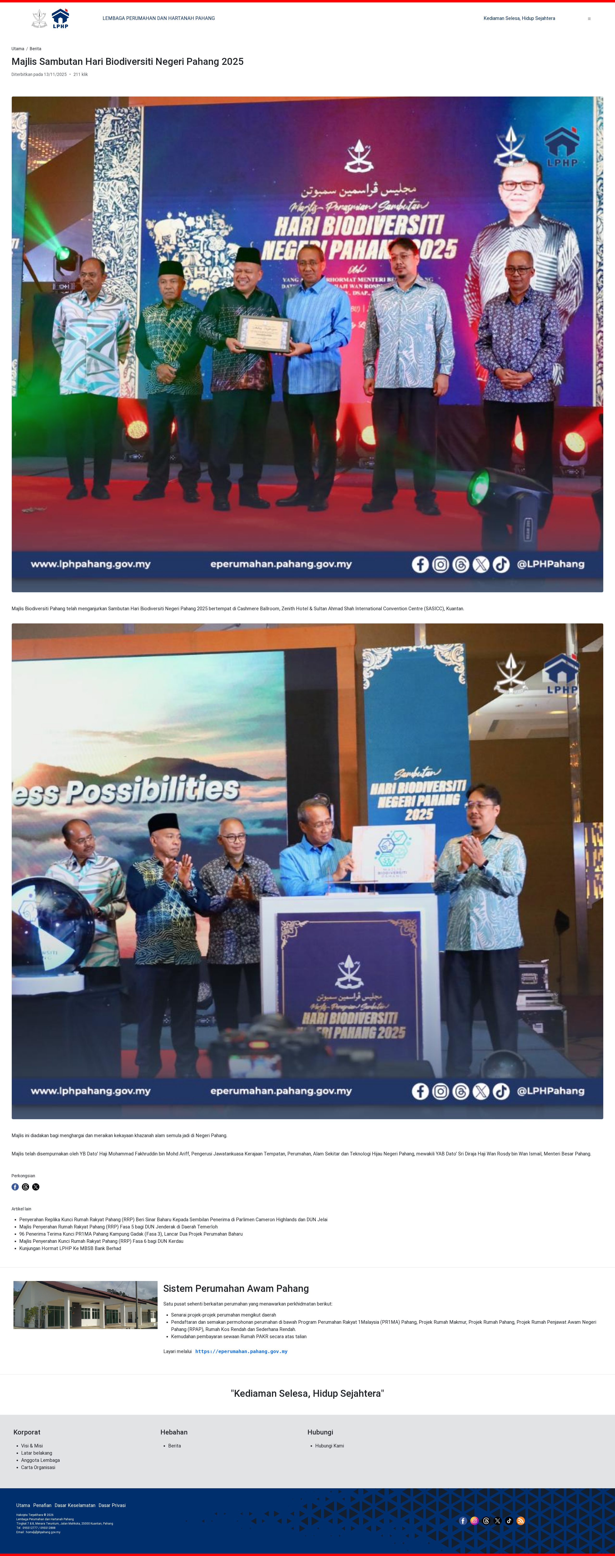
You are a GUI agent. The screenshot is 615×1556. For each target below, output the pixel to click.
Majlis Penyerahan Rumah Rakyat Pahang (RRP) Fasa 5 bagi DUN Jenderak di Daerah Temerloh (118, 1227)
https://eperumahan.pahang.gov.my (241, 1351)
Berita (35, 48)
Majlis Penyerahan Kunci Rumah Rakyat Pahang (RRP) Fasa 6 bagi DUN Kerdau (101, 1241)
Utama (18, 48)
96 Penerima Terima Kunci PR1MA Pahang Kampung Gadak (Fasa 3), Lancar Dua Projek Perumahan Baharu (131, 1234)
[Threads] (25, 1186)
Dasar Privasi (112, 1505)
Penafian (42, 1505)
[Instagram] (474, 1520)
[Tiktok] (509, 1520)
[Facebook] (15, 1186)
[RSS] (521, 1520)
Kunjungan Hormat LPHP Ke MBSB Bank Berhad (70, 1248)
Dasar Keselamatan (75, 1505)
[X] (35, 1186)
